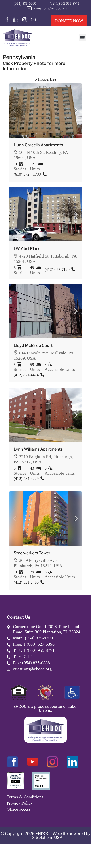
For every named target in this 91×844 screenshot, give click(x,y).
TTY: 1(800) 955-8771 (63, 3)
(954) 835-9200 (25, 3)
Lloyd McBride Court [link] (33, 345)
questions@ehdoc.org (50, 8)
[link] (45, 110)
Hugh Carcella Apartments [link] (38, 145)
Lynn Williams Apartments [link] (38, 449)
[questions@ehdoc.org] (29, 8)
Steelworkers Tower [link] (32, 553)
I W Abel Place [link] (27, 248)
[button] (82, 37)
